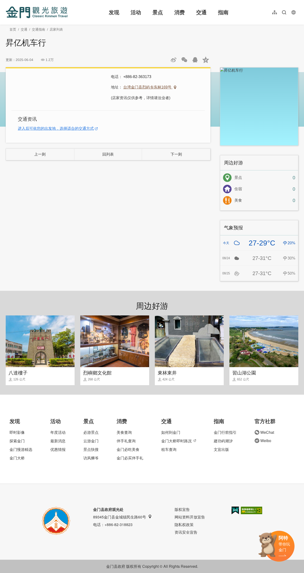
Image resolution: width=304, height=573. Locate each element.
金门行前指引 (225, 432)
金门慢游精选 (21, 449)
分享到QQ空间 (205, 60)
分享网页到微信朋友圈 (184, 60)
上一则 (40, 154)
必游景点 (91, 432)
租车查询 (168, 449)
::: (7, 2)
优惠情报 (58, 449)
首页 (13, 29)
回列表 (108, 154)
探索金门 (17, 441)
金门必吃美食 (128, 449)
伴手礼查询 (126, 441)
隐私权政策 (184, 524)
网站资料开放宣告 (190, 517)
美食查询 (124, 432)
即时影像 (17, 432)
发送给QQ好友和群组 (195, 60)
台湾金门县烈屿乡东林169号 (147, 87)
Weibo (265, 440)
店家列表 (56, 29)
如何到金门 (170, 432)
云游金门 (91, 441)
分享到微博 (173, 60)
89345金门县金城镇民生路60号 (119, 517)
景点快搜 (91, 449)
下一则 (176, 154)
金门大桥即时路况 (176, 441)
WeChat (267, 432)
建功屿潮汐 (223, 441)
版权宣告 (182, 509)
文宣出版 (221, 449)
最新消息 (58, 441)
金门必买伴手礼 (130, 458)
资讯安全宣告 (186, 532)
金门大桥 (17, 458)
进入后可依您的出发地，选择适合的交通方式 (56, 128)
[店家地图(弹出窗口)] (259, 106)
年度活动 (58, 432)
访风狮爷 (91, 458)
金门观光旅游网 (36, 12)
